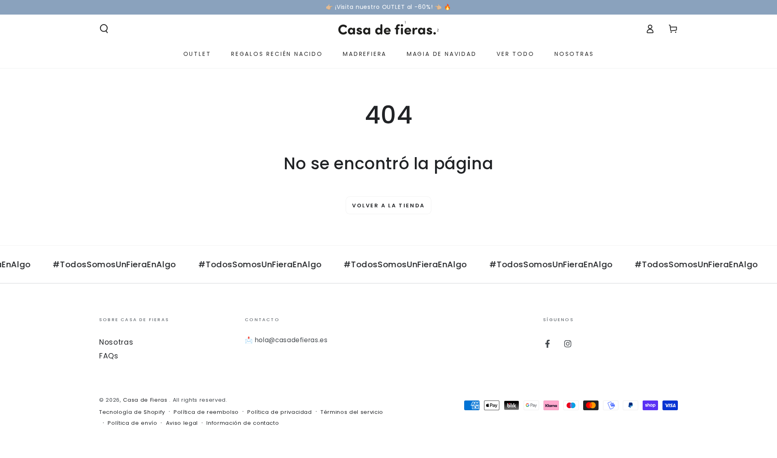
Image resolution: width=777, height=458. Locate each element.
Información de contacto (242, 423)
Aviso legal (182, 423)
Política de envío (132, 423)
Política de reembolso (206, 412)
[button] (104, 28)
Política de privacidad (279, 412)
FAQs (109, 356)
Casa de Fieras (146, 400)
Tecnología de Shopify (132, 412)
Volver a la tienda (388, 205)
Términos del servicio (352, 412)
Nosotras (116, 342)
